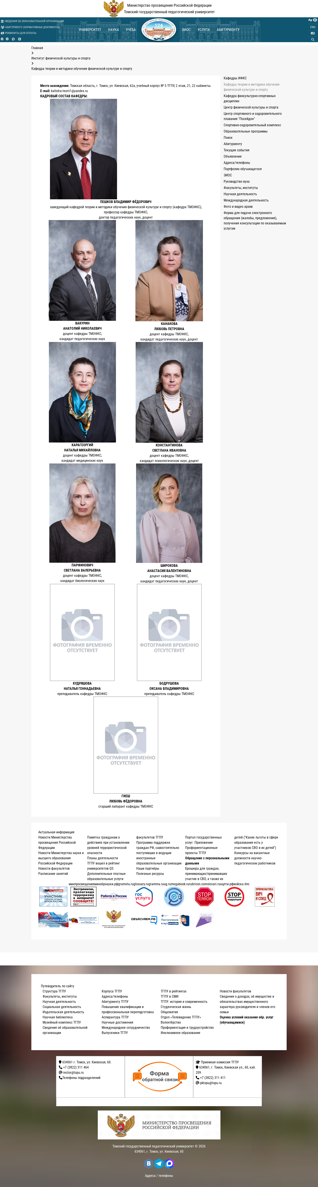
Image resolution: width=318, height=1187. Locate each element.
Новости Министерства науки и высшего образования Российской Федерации (61, 858)
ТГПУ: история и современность (184, 1002)
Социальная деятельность (62, 1007)
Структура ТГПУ (54, 991)
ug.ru (167, 884)
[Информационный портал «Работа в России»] (114, 897)
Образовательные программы (246, 131)
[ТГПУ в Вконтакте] (2, 39)
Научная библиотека (58, 1017)
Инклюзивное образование (180, 1033)
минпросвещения (81, 884)
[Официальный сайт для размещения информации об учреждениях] (84, 920)
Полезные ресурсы (150, 874)
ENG (312, 27)
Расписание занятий (53, 874)
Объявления (233, 156)
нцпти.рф (226, 884)
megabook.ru (180, 884)
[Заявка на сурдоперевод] (310, 20)
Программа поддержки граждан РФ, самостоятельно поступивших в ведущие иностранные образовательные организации (158, 852)
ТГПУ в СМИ (169, 996)
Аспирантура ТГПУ (115, 1017)
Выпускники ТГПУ (115, 1033)
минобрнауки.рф (106, 884)
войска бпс (241, 884)
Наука (113, 29)
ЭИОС (186, 29)
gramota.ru (125, 884)
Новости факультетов (54, 868)
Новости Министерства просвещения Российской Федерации (57, 842)
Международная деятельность (246, 200)
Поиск (228, 138)
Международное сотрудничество (126, 1028)
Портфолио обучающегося (243, 169)
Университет (90, 29)
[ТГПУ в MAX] (13, 39)
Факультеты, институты (241, 188)
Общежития (169, 1012)
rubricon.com (198, 884)
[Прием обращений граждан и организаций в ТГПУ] (160, 1077)
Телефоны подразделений (81, 1078)
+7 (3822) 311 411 (213, 1078)
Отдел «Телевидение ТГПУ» (181, 1017)
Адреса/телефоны (237, 163)
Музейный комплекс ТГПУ (62, 1022)
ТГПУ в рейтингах (173, 991)
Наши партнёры (147, 868)
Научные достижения (117, 1022)
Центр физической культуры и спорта (251, 107)
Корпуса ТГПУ (112, 991)
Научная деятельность (240, 194)
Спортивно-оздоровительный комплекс (252, 125)
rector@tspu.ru (73, 1072)
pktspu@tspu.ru (211, 1083)
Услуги (204, 29)
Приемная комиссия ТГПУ (219, 1062)
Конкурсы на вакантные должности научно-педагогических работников (254, 858)
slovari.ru (213, 884)
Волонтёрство (171, 1022)
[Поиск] (312, 39)
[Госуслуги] (144, 897)
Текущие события (236, 150)
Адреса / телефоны (159, 1176)
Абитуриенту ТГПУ (115, 1002)
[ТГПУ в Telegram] (7, 39)
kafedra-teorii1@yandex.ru (69, 91)
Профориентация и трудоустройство (187, 1028)
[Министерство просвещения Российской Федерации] (114, 920)
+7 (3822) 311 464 (76, 1067)
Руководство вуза (237, 181)
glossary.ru (141, 884)
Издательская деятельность (63, 1012)
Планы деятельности (102, 858)
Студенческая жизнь (176, 1007)
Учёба (131, 29)
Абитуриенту (228, 29)
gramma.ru (156, 884)
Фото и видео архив (238, 206)
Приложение (203, 842)
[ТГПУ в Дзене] (19, 39)
